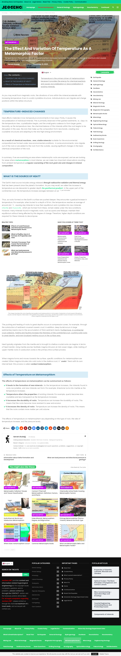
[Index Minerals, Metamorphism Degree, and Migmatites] (45, 507)
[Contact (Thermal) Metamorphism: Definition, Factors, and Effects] (45, 480)
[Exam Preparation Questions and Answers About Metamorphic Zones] (64, 250)
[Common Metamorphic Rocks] (45, 532)
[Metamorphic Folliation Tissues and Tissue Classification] (17, 480)
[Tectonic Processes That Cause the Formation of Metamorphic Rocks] (6, 244)
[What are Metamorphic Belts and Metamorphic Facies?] (73, 532)
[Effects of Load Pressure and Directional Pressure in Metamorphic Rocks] (6, 228)
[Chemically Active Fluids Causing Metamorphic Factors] (73, 480)
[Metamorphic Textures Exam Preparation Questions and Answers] (64, 230)
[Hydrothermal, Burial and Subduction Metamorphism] (17, 507)
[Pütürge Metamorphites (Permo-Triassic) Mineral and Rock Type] (73, 507)
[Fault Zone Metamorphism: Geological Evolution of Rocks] (81, 230)
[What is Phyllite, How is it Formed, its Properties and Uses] (6, 236)
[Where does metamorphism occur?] (17, 532)
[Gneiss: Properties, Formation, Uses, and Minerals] (81, 250)
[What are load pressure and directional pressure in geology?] (6, 253)
